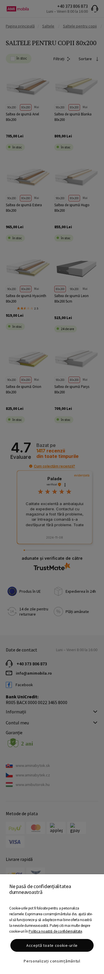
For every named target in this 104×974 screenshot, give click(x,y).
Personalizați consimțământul (52, 961)
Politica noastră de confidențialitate (55, 931)
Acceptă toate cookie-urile (52, 945)
